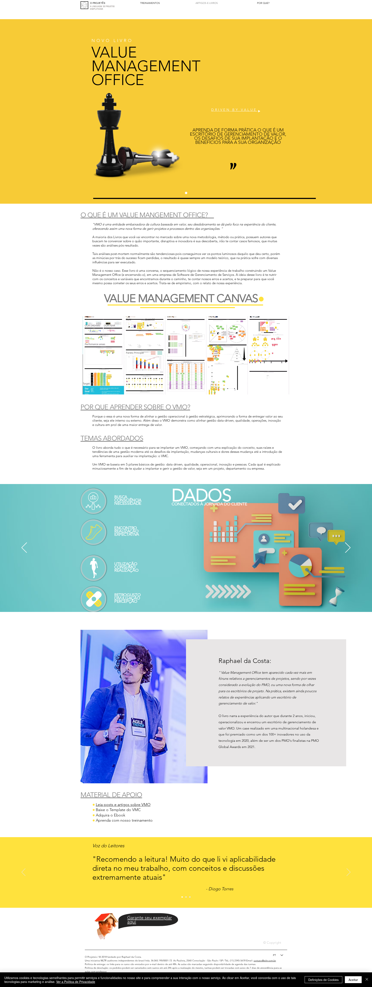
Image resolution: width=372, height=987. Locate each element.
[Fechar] (366, 980)
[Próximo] (347, 548)
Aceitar (353, 980)
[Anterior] (24, 548)
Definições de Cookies (323, 980)
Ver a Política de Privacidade (75, 981)
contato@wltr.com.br (265, 960)
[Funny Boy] (106, 924)
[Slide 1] (186, 193)
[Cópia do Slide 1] (190, 897)
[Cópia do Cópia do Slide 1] (186, 897)
